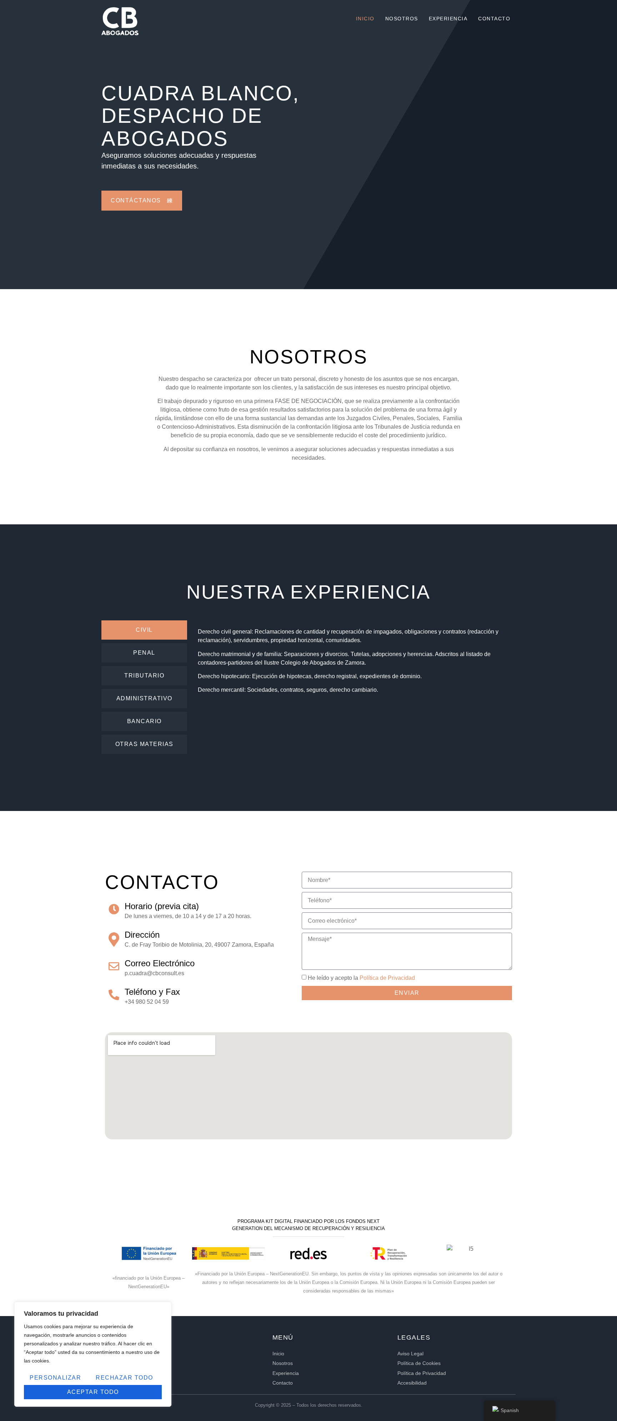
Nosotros (401, 18)
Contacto (494, 18)
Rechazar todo (124, 1378)
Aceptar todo (93, 1392)
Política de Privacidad (387, 978)
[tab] (144, 630)
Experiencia (448, 18)
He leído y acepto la (361, 978)
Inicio (365, 18)
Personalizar (55, 1378)
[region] (92, 1354)
